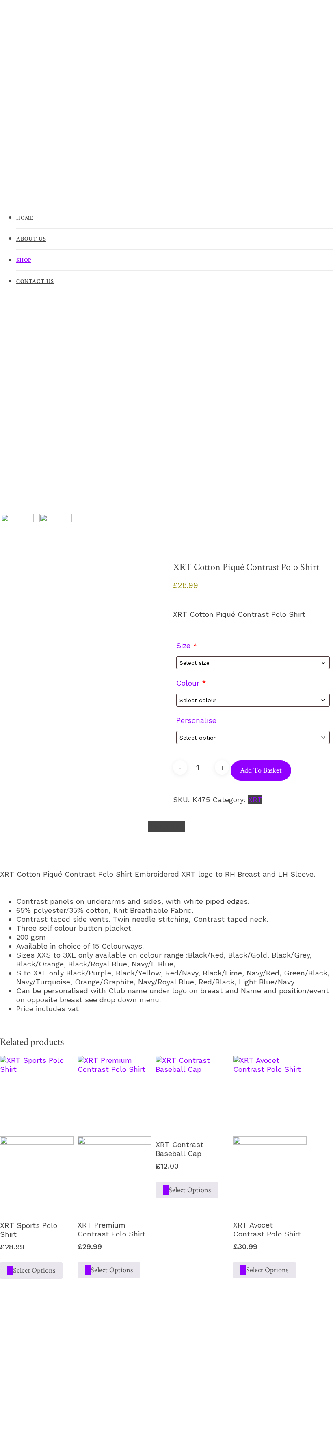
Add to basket (261, 770)
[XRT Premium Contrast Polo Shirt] (114, 1133)
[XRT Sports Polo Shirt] (37, 1133)
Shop (23, 260)
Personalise (196, 720)
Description (166, 826)
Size (186, 645)
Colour (191, 683)
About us (31, 239)
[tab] (166, 826)
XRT (255, 799)
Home (25, 218)
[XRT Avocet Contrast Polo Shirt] (270, 1133)
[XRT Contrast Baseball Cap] (192, 1093)
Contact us (35, 281)
